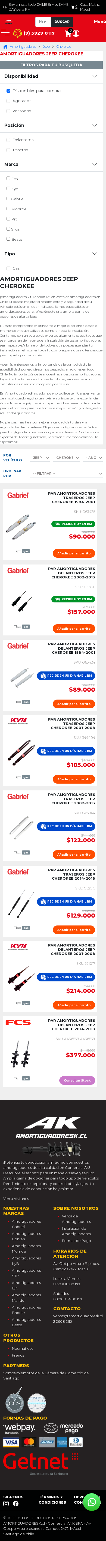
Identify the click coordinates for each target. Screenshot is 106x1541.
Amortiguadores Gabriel (26, 1224)
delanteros (23, 139)
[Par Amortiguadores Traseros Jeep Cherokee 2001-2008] (21, 752)
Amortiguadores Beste (26, 1322)
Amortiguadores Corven (26, 1236)
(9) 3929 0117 (38, 33)
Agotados (22, 100)
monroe (19, 209)
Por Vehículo (12, 457)
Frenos (18, 1355)
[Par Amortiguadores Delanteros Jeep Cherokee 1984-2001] (21, 676)
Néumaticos (22, 1348)
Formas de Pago (76, 1240)
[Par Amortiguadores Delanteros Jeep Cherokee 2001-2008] (21, 978)
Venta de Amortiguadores (76, 1219)
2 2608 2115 (62, 1321)
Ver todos (22, 110)
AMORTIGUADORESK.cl (24, 1523)
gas (16, 268)
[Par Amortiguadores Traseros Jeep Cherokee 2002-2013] (21, 827)
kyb (14, 188)
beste (16, 239)
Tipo (9, 253)
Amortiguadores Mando (26, 1298)
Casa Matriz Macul (90, 6)
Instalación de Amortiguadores (76, 1231)
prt (14, 219)
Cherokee (63, 46)
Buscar (62, 22)
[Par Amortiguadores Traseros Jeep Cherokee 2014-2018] (21, 902)
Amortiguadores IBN (26, 1285)
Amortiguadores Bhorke (26, 1310)
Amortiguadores (23, 46)
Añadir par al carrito (74, 553)
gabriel (17, 198)
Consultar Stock (77, 1080)
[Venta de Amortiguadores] (8, 21)
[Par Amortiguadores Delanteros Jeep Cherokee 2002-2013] (21, 601)
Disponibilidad (21, 76)
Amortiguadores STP (26, 1273)
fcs (14, 178)
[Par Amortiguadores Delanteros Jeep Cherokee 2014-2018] (21, 1053)
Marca (11, 164)
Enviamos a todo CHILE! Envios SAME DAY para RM (38, 6)
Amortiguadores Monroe (26, 1248)
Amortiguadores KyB (26, 1261)
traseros (20, 149)
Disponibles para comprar (37, 90)
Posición (14, 125)
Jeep (46, 46)
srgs (15, 229)
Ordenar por (12, 473)
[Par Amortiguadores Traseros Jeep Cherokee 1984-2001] (21, 526)
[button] (76, 33)
